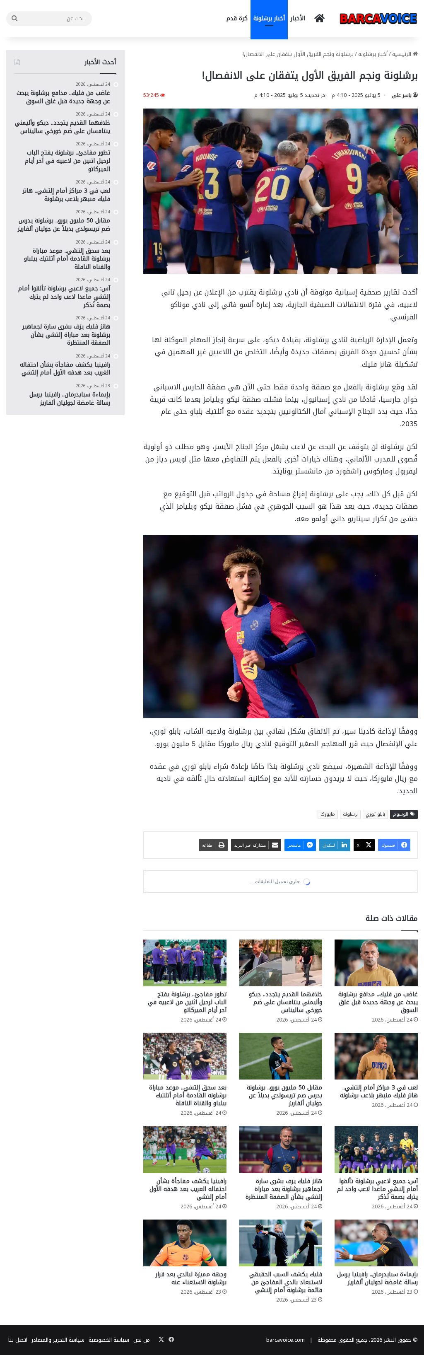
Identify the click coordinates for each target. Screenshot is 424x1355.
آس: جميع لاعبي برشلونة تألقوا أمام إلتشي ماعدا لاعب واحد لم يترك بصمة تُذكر (377, 1258)
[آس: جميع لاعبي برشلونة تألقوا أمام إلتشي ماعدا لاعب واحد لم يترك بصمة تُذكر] (376, 1218)
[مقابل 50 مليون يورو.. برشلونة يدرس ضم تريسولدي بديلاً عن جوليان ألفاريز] (280, 1125)
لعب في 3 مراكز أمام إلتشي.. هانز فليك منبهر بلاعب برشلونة (379, 1160)
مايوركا (327, 814)
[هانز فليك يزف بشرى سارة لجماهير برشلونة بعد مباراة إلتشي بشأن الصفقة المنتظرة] (280, 1218)
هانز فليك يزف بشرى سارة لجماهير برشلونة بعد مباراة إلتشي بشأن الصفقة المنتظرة (284, 1258)
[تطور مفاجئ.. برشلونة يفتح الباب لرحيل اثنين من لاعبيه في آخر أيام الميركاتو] (184, 1032)
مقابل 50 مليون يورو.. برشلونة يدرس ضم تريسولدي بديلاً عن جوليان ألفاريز (284, 1164)
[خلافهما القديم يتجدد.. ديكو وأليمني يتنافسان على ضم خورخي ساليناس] (280, 1032)
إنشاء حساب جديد (296, 956)
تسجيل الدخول (345, 956)
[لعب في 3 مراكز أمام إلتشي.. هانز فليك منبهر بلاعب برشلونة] (376, 1125)
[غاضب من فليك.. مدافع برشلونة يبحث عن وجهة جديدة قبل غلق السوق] (376, 1032)
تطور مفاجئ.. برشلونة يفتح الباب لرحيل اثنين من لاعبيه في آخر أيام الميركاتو (187, 1071)
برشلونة (350, 814)
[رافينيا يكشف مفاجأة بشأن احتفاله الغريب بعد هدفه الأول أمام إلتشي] (184, 1218)
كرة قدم (237, 18)
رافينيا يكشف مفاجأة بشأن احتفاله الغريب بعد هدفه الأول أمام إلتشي (187, 1258)
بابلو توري (375, 814)
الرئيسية (402, 54)
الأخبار (298, 18)
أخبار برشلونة (269, 18)
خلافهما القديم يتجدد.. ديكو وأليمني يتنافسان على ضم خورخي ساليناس (285, 1071)
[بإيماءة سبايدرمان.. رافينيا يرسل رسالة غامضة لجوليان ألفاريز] (376, 1312)
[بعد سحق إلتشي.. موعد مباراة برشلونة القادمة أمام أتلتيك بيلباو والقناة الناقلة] (184, 1125)
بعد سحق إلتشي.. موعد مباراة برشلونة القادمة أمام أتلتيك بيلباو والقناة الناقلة (187, 1164)
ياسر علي (402, 95)
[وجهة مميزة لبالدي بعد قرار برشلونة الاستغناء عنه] (184, 1312)
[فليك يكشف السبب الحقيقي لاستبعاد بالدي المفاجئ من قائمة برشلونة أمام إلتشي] (280, 1312)
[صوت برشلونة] (378, 18)
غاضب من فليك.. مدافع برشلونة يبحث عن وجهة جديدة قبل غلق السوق (378, 1071)
